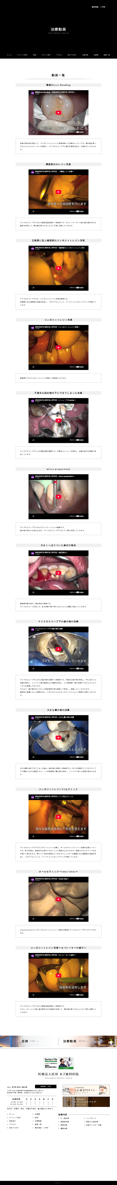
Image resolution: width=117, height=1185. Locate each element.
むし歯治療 (65, 1118)
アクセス (12, 1124)
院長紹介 (12, 1121)
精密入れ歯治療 (92, 1122)
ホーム (11, 1114)
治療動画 (38, 1121)
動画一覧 (38, 1124)
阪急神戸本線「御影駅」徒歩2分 (17, 16)
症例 (36, 1117)
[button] (85, 54)
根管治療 (64, 1125)
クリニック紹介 (15, 1117)
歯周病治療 (65, 1122)
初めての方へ (14, 1128)
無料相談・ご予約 (98, 7)
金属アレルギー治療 (93, 1125)
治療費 (37, 1114)
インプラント (91, 1118)
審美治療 (64, 1128)
